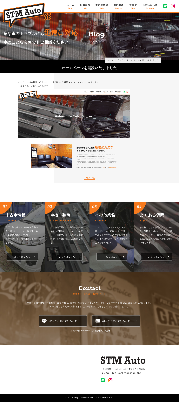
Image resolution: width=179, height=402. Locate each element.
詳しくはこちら (22, 256)
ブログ (133, 6)
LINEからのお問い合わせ (63, 321)
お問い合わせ (150, 6)
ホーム (70, 6)
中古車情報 (102, 6)
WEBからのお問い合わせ (116, 321)
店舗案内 (85, 6)
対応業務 (119, 6)
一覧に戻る (89, 178)
